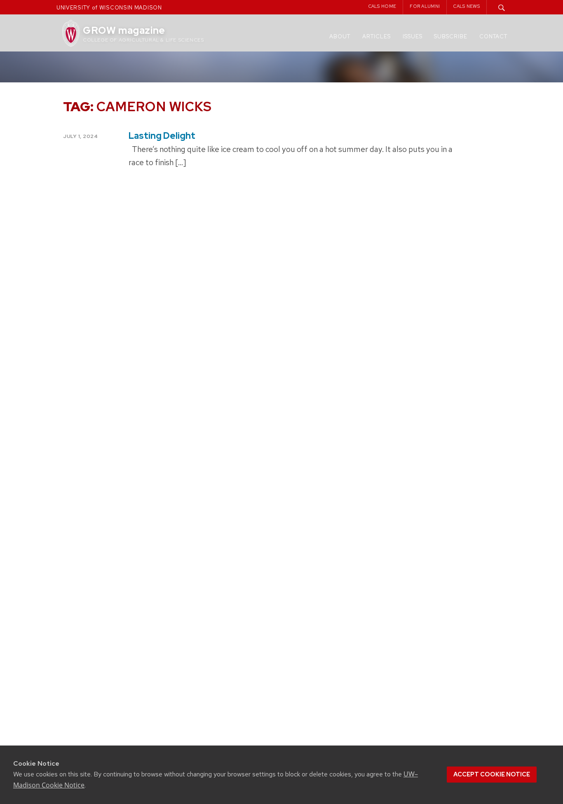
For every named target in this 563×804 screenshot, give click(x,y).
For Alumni (425, 6)
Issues (412, 36)
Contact (493, 36)
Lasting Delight (162, 136)
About (339, 36)
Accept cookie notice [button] (491, 774)
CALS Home (382, 6)
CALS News (466, 6)
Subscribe (450, 36)
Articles (376, 36)
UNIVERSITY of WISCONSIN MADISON (109, 7)
